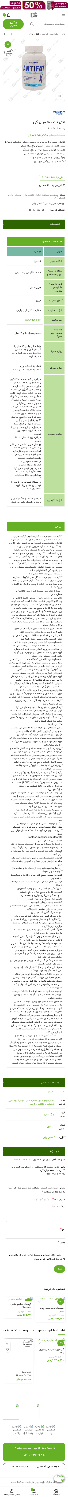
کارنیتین (50, 1104)
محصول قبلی (11, 34)
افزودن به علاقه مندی (50, 185)
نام (62, 1229)
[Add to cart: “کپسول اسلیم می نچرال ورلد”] (40, 1343)
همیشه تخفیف (20, 1466)
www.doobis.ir (33, 320)
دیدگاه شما (58, 1207)
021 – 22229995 (34, 1455)
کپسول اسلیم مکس (20, 1305)
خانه (63, 34)
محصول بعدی (4, 34)
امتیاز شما (58, 1199)
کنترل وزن (34, 34)
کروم (32, 1104)
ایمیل (61, 1242)
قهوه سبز (14, 1100)
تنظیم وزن (28, 195)
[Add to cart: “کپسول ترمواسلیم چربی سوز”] (40, 1302)
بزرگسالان (49, 1114)
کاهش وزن (15, 195)
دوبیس (51, 1091)
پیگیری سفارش (13, 24)
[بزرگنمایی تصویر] (59, 96)
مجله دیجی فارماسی (48, 1466)
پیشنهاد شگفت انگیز (47, 195)
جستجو (32, 24)
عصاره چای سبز (47, 1100)
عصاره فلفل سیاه (28, 1100)
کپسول (51, 1126)
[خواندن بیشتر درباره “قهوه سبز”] (7, 1343)
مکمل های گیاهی (50, 34)
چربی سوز (50, 203)
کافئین (40, 1104)
